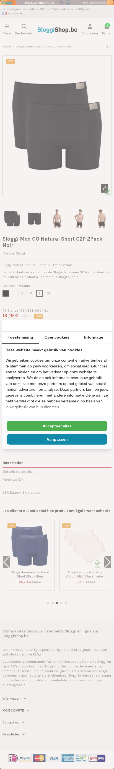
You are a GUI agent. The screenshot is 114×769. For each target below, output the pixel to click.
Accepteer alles (57, 426)
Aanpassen (57, 439)
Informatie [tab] (93, 337)
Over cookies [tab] (57, 337)
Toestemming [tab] (20, 337)
